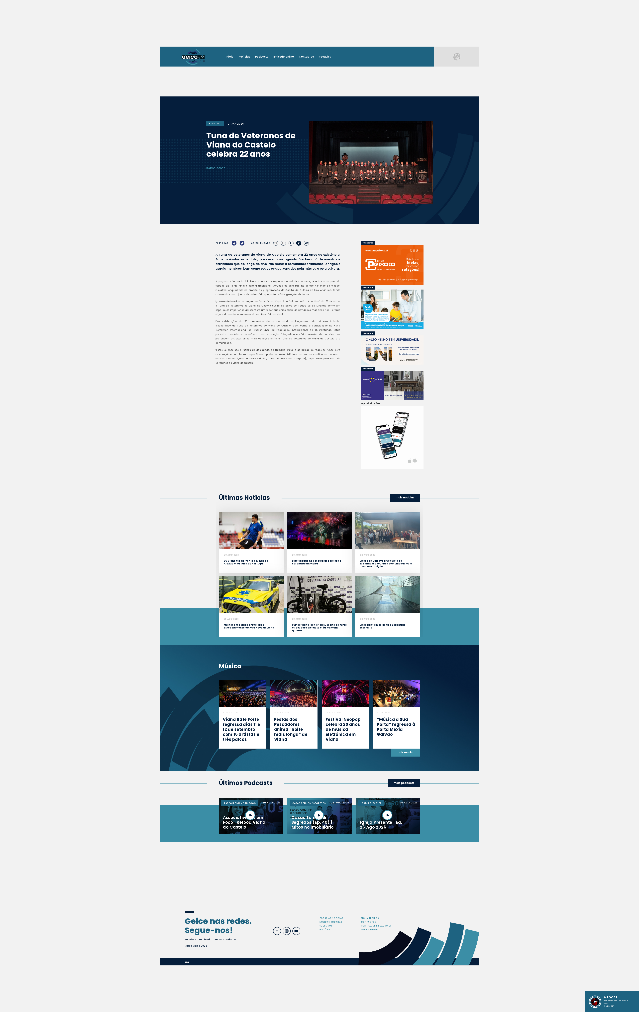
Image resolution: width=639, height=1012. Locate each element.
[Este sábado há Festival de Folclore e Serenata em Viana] (319, 530)
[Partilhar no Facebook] (234, 243)
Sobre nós (326, 925)
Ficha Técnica (370, 918)
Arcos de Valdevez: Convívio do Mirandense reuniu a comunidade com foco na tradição (386, 563)
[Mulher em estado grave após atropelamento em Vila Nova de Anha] (251, 594)
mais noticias (405, 497)
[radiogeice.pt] (193, 56)
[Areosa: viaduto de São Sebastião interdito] (387, 594)
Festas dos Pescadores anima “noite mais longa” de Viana (291, 729)
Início (229, 57)
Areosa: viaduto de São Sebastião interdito (382, 626)
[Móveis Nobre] (392, 385)
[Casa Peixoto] (392, 265)
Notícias (244, 57)
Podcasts (261, 57)
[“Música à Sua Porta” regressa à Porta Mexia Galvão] (396, 693)
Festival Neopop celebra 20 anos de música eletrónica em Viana (343, 729)
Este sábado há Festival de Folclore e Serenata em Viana (316, 562)
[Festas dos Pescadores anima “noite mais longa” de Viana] (294, 693)
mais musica (405, 752)
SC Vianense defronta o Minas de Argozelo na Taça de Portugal (246, 562)
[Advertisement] (319, 23)
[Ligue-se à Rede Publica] (392, 309)
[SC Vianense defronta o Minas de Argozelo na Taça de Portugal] (251, 530)
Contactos (306, 57)
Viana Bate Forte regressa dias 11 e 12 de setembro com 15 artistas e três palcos (241, 729)
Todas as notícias (331, 918)
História (325, 929)
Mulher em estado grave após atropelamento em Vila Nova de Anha (249, 626)
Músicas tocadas (331, 922)
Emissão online (283, 57)
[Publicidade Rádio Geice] (456, 57)
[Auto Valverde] (392, 350)
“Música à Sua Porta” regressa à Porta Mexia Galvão (396, 727)
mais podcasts (404, 783)
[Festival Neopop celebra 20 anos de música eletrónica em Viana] (345, 693)
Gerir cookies (370, 929)
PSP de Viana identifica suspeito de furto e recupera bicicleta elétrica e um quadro (319, 627)
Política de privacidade (376, 925)
